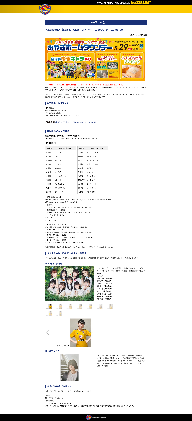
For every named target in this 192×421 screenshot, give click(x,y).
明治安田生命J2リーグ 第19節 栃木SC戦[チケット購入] (77, 122)
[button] (114, 332)
